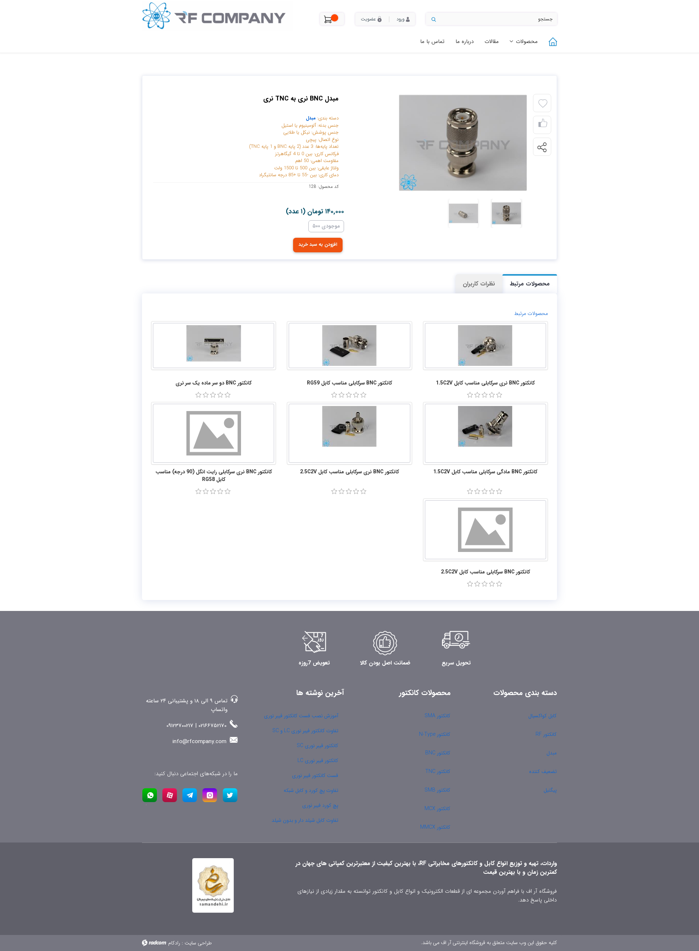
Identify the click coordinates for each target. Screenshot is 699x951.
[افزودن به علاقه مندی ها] (542, 103)
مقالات (492, 41)
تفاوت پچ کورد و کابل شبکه (311, 790)
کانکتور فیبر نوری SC (317, 746)
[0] (470, 395)
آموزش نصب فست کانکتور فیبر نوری (301, 716)
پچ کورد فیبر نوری (320, 805)
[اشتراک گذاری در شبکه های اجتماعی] (541, 147)
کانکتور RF (546, 734)
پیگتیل (550, 790)
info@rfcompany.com (199, 741)
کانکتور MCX (437, 809)
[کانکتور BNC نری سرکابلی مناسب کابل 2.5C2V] (349, 433)
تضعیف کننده (543, 771)
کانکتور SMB (437, 790)
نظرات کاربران (479, 283)
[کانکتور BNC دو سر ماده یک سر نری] (213, 345)
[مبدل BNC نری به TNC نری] (442, 143)
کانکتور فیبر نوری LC (317, 761)
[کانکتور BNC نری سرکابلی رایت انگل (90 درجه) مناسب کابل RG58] (213, 433)
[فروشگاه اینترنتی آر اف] (225, 16)
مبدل (311, 118)
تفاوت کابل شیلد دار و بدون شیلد (305, 820)
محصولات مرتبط (530, 283)
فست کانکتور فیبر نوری (315, 776)
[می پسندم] (542, 125)
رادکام (174, 943)
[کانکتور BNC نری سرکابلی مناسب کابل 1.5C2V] (485, 345)
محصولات (527, 41)
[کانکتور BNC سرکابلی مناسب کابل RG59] (349, 345)
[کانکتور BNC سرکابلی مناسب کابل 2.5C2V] (485, 529)
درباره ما (464, 41)
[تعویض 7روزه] (314, 643)
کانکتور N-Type (434, 734)
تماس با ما (432, 41)
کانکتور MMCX (435, 827)
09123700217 (179, 725)
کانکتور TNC (437, 771)
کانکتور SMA (437, 716)
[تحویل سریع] (456, 643)
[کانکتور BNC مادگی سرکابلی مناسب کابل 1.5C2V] (485, 433)
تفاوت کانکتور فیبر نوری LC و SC (305, 731)
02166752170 (212, 725)
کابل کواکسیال (542, 716)
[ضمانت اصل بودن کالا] (385, 643)
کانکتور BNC (437, 753)
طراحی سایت (198, 943)
